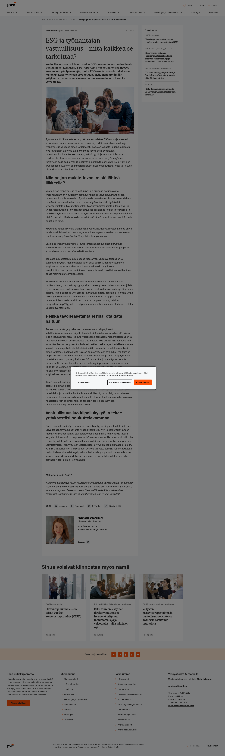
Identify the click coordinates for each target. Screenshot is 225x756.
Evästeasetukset (84, 382)
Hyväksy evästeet (142, 382)
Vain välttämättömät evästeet (120, 382)
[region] (113, 378)
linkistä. (130, 375)
